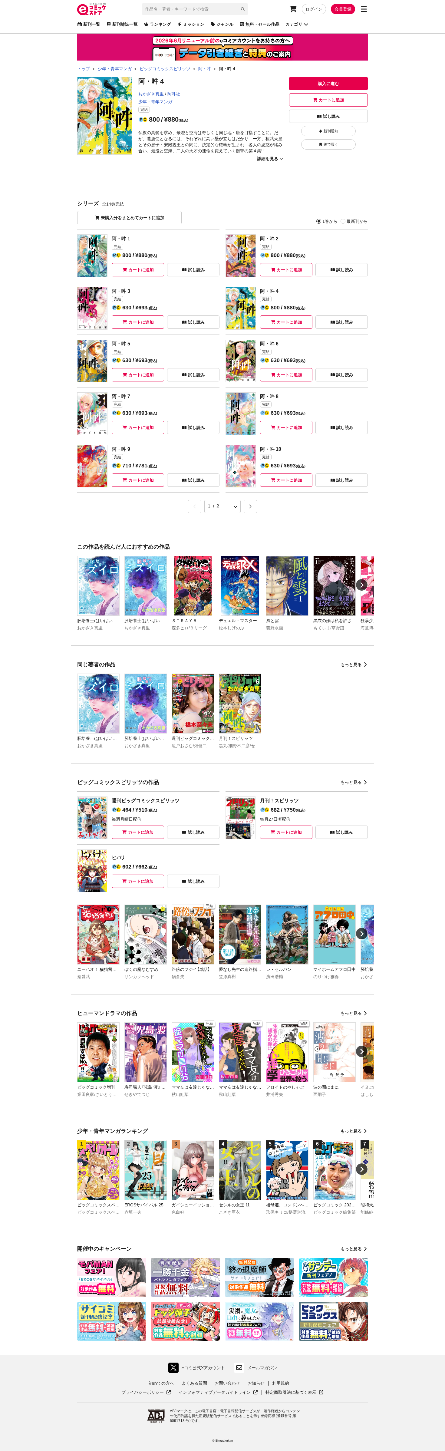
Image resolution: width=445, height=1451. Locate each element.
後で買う (331, 144)
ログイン (313, 9)
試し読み (331, 116)
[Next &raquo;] (250, 506)
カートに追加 (331, 99)
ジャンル (224, 24)
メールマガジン (262, 1367)
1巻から (330, 221)
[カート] (293, 9)
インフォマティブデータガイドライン (215, 1392)
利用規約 (280, 1383)
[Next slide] (362, 585)
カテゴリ (293, 24)
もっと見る (351, 664)
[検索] (243, 9)
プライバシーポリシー (146, 1392)
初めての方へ (161, 1383)
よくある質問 (194, 1383)
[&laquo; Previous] (194, 506)
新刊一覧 (91, 24)
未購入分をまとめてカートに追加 (132, 217)
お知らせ (256, 1383)
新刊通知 (331, 131)
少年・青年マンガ (155, 101)
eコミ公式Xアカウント (198, 1369)
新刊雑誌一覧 (125, 24)
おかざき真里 (151, 93)
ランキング (160, 24)
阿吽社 (173, 93)
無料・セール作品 (262, 24)
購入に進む (328, 83)
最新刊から (357, 221)
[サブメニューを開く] (364, 9)
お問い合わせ (227, 1383)
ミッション (193, 24)
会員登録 (343, 9)
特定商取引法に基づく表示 (294, 1392)
